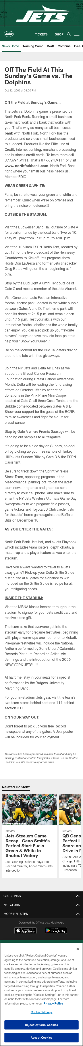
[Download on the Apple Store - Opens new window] (25, 931)
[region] (41, 994)
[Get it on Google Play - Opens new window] (56, 932)
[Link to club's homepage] (9, 32)
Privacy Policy (53, 1003)
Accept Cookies (41, 1037)
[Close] (78, 949)
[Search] (69, 34)
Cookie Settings (41, 1012)
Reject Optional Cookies (41, 1025)
